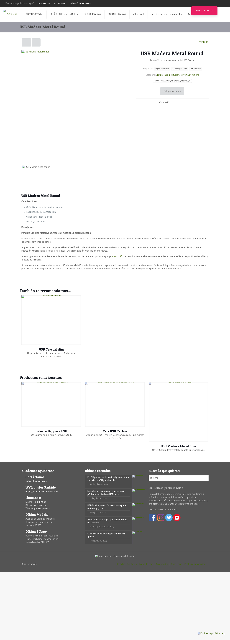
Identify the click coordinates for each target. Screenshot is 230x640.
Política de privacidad (194, 564)
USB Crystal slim (51, 349)
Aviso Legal (176, 564)
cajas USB (117, 256)
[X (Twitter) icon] (215, 3)
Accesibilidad (162, 564)
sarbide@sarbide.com (80, 3)
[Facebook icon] (211, 3)
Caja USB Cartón (115, 431)
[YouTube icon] (219, 3)
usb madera (195, 69)
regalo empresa (162, 69)
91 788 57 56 (60, 3)
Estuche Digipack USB (51, 431)
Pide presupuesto (172, 91)
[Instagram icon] (223, 3)
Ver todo (203, 42)
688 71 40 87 (44, 508)
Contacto (132, 564)
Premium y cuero (190, 75)
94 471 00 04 (44, 3)
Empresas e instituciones (169, 75)
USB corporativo (179, 69)
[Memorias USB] (10, 14)
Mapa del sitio (146, 564)
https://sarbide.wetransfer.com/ (42, 492)
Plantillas (120, 564)
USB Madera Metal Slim (178, 446)
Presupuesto (204, 11)
